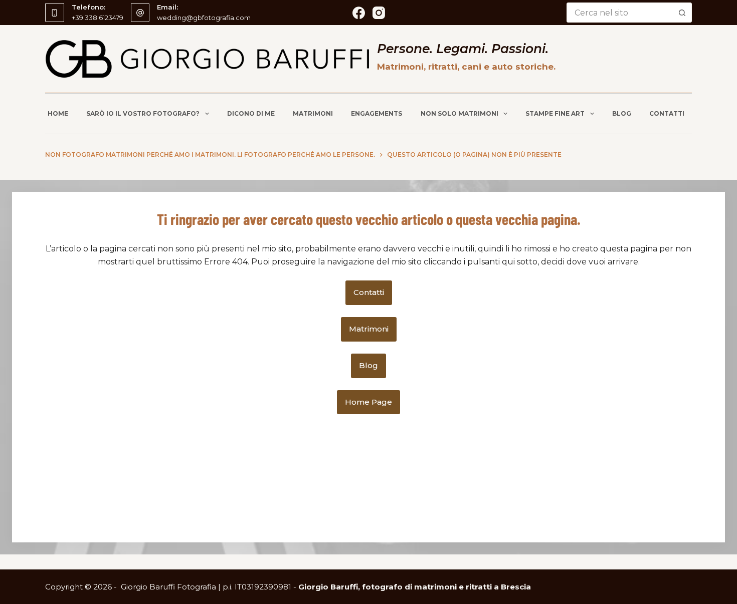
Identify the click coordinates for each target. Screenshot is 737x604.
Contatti (666, 113)
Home (58, 113)
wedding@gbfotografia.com (204, 18)
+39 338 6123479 (97, 18)
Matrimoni (313, 113)
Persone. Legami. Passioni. (462, 48)
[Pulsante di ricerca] (681, 12)
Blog (621, 113)
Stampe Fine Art (555, 113)
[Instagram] (379, 13)
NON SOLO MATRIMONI (459, 113)
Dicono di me (251, 113)
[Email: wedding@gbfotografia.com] (140, 12)
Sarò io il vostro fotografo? (143, 113)
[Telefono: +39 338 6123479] (54, 12)
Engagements (376, 113)
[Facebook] (358, 13)
